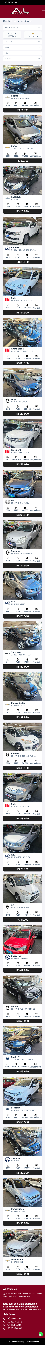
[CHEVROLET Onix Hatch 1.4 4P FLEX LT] (22, 1243)
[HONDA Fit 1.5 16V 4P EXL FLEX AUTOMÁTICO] (22, 484)
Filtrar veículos (11, 27)
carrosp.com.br (33, 1342)
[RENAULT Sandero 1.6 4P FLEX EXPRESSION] (22, 534)
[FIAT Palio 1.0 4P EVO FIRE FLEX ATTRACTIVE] (22, 787)
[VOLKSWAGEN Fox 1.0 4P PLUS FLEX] (22, 585)
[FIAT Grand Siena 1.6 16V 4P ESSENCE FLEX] (22, 332)
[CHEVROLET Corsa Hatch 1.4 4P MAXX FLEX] (22, 1192)
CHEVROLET (33, 36)
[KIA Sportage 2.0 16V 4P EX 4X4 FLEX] (22, 635)
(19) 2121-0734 (10, 2)
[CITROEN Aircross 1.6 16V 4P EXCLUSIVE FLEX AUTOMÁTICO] (22, 737)
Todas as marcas (12, 35)
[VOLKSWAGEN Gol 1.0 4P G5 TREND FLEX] (22, 838)
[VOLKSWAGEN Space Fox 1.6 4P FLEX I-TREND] (22, 939)
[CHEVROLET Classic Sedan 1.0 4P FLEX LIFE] (22, 686)
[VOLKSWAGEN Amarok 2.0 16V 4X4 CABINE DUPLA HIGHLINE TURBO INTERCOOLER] (22, 231)
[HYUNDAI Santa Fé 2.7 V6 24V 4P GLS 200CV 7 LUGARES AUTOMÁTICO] (22, 1040)
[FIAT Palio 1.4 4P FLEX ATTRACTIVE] (22, 281)
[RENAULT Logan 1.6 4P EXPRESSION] (22, 382)
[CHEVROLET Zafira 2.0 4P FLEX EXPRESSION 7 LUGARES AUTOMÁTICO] (22, 129)
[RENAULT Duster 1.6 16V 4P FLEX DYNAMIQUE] (22, 990)
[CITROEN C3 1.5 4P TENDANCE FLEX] (22, 888)
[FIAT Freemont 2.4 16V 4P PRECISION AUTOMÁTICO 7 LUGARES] (22, 433)
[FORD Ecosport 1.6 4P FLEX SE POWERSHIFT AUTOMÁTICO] (22, 1091)
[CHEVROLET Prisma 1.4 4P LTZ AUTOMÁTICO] (22, 79)
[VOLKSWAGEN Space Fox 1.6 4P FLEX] (22, 1141)
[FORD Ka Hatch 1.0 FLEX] (22, 180)
